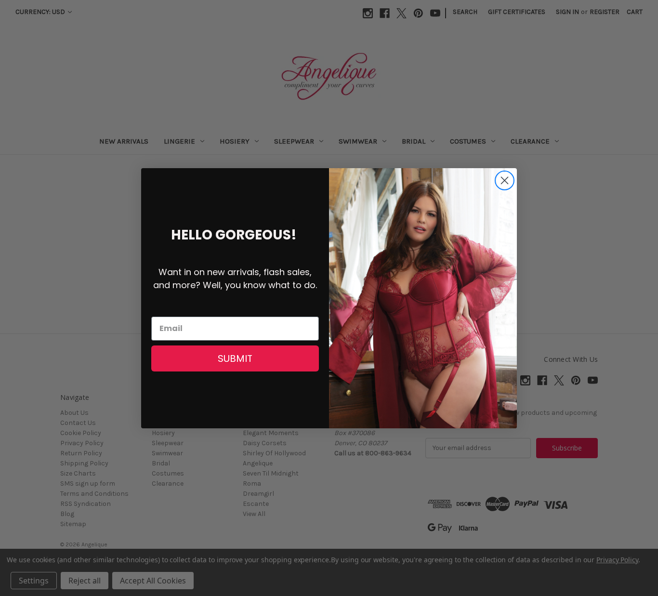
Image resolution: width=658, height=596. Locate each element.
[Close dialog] (504, 180)
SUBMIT (235, 358)
